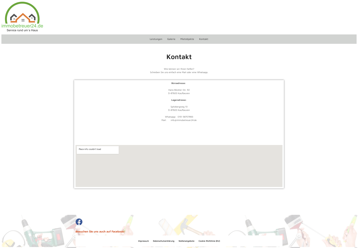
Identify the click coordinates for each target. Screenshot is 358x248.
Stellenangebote (186, 241)
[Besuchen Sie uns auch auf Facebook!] (79, 221)
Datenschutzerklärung (163, 241)
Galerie (171, 39)
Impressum (143, 241)
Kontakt (203, 39)
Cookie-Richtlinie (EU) (209, 241)
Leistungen (156, 39)
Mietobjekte (187, 39)
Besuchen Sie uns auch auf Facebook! (100, 231)
